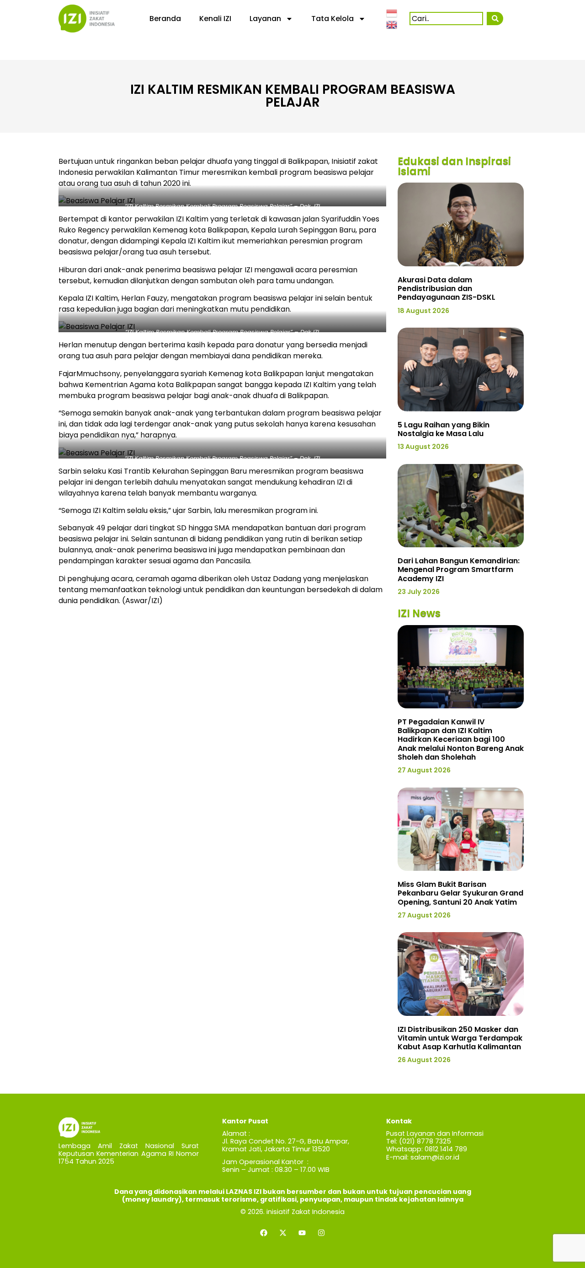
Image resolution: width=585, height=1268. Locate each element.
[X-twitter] (283, 1232)
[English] (392, 24)
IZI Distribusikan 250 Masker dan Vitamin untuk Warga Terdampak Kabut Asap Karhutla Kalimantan (460, 1038)
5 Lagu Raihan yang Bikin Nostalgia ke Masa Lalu (443, 429)
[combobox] (446, 18)
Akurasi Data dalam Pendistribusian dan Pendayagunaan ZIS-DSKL (446, 288)
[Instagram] (321, 1232)
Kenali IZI (215, 18)
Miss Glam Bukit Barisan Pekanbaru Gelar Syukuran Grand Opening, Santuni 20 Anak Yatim (460, 893)
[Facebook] (263, 1232)
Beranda (165, 18)
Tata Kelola (332, 18)
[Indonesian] (392, 12)
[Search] (495, 18)
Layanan (265, 18)
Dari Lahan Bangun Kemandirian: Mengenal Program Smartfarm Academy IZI (459, 569)
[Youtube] (302, 1232)
